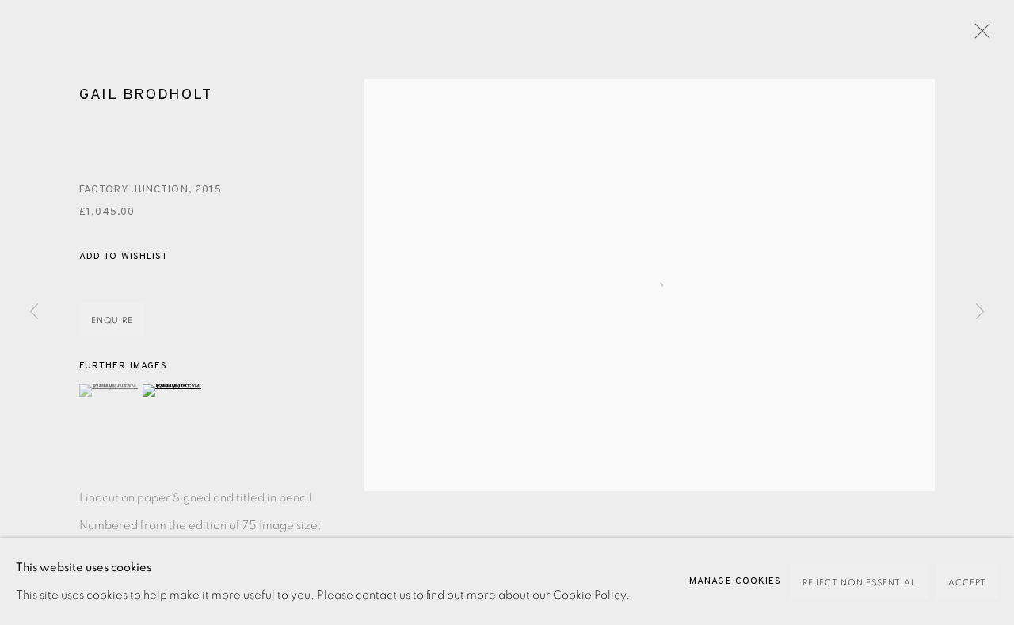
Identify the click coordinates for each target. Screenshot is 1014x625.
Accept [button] (967, 582)
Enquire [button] (112, 320)
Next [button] (980, 312)
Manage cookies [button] (735, 581)
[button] (123, 257)
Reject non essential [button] (859, 582)
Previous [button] (34, 312)
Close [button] (978, 36)
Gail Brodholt (145, 95)
